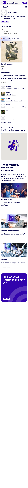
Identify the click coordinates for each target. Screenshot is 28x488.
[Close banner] (1, 3)
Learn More (6, 209)
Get (25, 3)
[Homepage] (4, 7)
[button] (14, 145)
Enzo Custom (5, 21)
